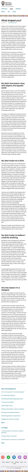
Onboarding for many (6, 405)
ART (9, 11)
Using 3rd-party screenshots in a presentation (13, 439)
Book (14, 463)
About (21, 462)
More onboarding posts (8, 389)
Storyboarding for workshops (9, 436)
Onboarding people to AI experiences (10, 415)
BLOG (11, 9)
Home (3, 462)
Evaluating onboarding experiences (10, 412)
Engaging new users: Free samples (10, 419)
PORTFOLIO (4, 9)
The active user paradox (7, 402)
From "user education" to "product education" (12, 392)
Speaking (17, 462)
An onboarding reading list (8, 395)
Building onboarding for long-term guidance (12, 409)
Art (25, 462)
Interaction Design (12, 22)
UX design (4, 428)
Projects (8, 462)
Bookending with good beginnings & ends (12, 399)
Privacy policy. (18, 468)
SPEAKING (18, 9)
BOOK (14, 11)
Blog (12, 462)
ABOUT (3, 11)
